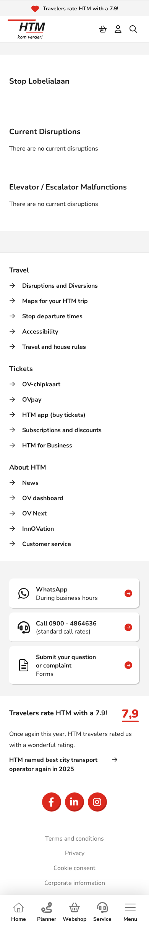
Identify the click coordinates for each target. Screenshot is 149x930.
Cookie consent (74, 868)
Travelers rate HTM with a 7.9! (80, 8)
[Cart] (103, 29)
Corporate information (74, 883)
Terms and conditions (74, 838)
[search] (133, 29)
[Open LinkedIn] (74, 802)
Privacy (74, 853)
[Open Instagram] (97, 802)
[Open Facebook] (51, 802)
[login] (118, 29)
